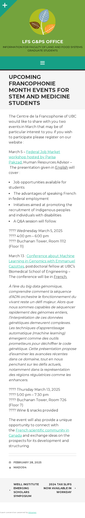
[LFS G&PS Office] (42, 22)
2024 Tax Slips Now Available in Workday (57, 488)
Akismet (32, 512)
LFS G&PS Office (42, 41)
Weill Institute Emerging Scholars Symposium (26, 490)
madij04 (20, 467)
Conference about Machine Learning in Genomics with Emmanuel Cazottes (42, 261)
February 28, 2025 (27, 462)
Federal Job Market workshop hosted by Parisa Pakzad (34, 157)
